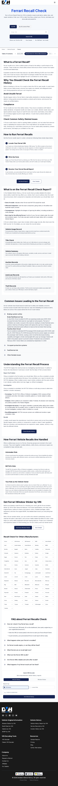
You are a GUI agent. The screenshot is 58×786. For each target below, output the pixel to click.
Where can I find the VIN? (16, 40)
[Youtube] (16, 715)
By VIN (13, 26)
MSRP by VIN (6, 731)
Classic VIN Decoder (8, 742)
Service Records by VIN (37, 726)
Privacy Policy (23, 780)
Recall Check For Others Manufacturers (36, 53)
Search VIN (29, 36)
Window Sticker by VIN (8, 723)
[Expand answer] (5, 345)
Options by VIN (6, 729)
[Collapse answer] (4, 314)
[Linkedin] (9, 715)
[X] (6, 715)
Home (3, 49)
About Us (5, 755)
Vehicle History (16, 679)
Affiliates (4, 763)
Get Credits (45, 40)
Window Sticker (42, 679)
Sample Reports (35, 739)
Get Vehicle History (29, 696)
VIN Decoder (6, 739)
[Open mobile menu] (54, 2)
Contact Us (5, 761)
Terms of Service (34, 780)
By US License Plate (24, 26)
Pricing (32, 742)
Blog (32, 745)
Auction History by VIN (37, 729)
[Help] (46, 32)
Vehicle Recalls (11, 49)
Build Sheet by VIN (7, 726)
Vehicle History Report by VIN (39, 723)
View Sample (29, 40)
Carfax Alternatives (36, 747)
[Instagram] (13, 715)
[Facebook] (3, 715)
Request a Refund (7, 758)
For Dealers (5, 766)
